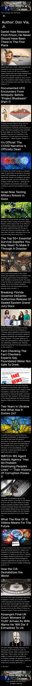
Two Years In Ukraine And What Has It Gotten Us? (15, 410)
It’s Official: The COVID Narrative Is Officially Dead (13, 146)
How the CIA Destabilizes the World (12, 572)
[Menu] (3, 16)
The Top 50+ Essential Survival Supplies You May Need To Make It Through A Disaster (16, 243)
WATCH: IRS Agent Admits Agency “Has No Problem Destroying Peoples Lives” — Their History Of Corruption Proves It (16, 466)
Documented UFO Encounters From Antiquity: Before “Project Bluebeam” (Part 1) (14, 95)
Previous (4, 666)
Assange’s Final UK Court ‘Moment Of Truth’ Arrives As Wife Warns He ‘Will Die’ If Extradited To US (15, 621)
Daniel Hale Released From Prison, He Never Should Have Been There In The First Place (16, 38)
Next (28, 666)
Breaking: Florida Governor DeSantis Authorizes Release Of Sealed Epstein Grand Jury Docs (16, 299)
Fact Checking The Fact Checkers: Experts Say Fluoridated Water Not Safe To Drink (16, 357)
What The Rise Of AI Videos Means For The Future (16, 523)
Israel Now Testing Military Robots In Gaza (13, 195)
